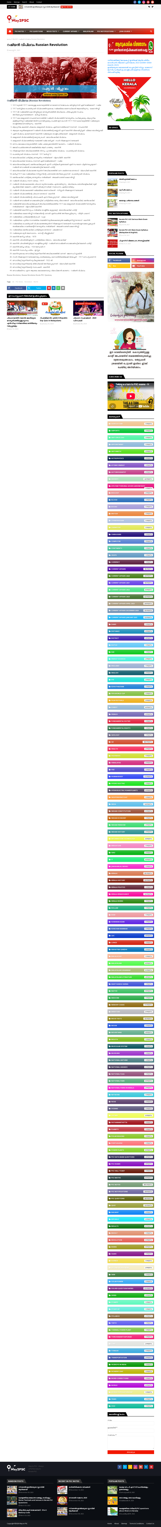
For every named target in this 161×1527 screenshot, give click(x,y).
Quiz (128, 1205)
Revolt (128, 1233)
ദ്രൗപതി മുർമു (114, 72)
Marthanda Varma (128, 984)
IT (128, 859)
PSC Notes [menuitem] (19, 31)
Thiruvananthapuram (128, 1337)
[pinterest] (148, 2)
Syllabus (128, 1316)
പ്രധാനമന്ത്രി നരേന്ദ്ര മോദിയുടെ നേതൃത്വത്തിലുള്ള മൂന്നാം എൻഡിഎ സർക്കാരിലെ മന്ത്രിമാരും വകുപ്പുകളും (22, 322)
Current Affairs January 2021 (128, 617)
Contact (39, 2)
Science (128, 1261)
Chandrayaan (128, 520)
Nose (128, 1102)
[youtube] (152, 2)
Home (9, 2)
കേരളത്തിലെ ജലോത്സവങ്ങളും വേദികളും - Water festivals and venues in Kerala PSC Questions (35, 1500)
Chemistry (128, 527)
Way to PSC (23, 1523)
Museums (128, 1053)
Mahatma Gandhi (128, 949)
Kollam (128, 908)
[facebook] (134, 2)
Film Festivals (128, 700)
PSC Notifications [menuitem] (105, 31)
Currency (128, 562)
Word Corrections (128, 1378)
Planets (128, 1129)
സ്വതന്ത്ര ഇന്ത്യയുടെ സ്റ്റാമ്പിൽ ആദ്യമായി (41, 7)
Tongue (128, 1351)
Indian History (128, 832)
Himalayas (128, 763)
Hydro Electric (128, 783)
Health (128, 749)
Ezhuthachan (128, 686)
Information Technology (128, 839)
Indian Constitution (128, 811)
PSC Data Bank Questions (128, 1157)
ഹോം (9, 39)
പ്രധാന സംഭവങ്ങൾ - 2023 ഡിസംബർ (84, 319)
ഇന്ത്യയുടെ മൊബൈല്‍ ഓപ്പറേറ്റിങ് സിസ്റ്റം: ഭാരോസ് (130, 67)
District (128, 638)
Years (128, 1399)
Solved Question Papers (128, 1288)
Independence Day (128, 797)
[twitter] (139, 2)
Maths (128, 991)
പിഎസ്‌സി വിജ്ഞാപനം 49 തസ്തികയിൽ (134, 240)
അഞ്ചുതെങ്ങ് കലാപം (128, 179)
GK (13, 282)
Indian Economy (128, 818)
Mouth (128, 1039)
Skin (128, 1274)
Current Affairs (128, 569)
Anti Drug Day (128, 437)
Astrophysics (128, 458)
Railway (128, 1212)
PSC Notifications (128, 1191)
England (128, 666)
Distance (128, 631)
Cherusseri (128, 534)
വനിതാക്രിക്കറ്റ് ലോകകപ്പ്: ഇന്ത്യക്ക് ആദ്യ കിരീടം (128, 60)
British (128, 514)
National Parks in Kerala (128, 1088)
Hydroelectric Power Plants (128, 790)
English (128, 673)
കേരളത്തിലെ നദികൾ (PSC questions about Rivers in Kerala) (134, 1509)
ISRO (128, 852)
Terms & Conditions (137, 1523)
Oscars (128, 1115)
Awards (128, 479)
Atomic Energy (128, 465)
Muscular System (128, 1046)
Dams (128, 624)
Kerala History (128, 880)
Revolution (28, 282)
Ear (128, 652)
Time (128, 1344)
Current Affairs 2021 (128, 583)
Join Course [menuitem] (124, 31)
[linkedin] (146, 1467)
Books (128, 507)
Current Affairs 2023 (128, 597)
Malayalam (128, 963)
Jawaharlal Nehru (128, 866)
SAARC (128, 1254)
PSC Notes (19, 282)
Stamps (128, 1302)
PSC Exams (128, 1164)
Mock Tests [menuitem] (52, 31)
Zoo (128, 1406)
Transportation (128, 1357)
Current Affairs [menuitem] (70, 31)
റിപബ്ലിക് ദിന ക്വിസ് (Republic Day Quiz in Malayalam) (54, 319)
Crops (128, 555)
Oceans (128, 1108)
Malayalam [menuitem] (88, 31)
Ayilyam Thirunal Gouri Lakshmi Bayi (128, 486)
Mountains (128, 1032)
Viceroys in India (128, 1364)
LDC (128, 935)
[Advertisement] (131, 149)
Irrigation (128, 846)
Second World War (128, 1268)
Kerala (128, 873)
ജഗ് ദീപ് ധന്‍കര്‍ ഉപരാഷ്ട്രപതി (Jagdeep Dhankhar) (129, 70)
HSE (128, 769)
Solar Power (128, 1281)
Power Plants (128, 1150)
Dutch (128, 645)
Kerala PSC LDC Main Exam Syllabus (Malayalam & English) (133, 231)
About (31, 2)
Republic (128, 1219)
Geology (128, 735)
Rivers (128, 1247)
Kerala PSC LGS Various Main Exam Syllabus (133, 220)
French (128, 714)
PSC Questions (128, 1198)
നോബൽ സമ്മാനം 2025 (78, 1498)
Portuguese (128, 1143)
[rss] (119, 266)
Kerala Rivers (128, 901)
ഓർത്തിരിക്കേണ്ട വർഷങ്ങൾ (79, 1487)
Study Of (128, 1309)
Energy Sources (128, 659)
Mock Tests (128, 1018)
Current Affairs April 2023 (128, 603)
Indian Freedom (128, 825)
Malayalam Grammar (128, 970)
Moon (128, 1025)
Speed (128, 1295)
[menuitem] (10, 31)
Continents (128, 548)
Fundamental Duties (128, 721)
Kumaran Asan (128, 922)
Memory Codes (128, 1005)
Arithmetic (128, 451)
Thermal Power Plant (128, 1330)
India (128, 804)
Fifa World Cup (128, 693)
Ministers (128, 1012)
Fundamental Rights (128, 728)
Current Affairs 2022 (128, 590)
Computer (128, 541)
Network (128, 1095)
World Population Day (128, 1392)
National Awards (128, 1067)
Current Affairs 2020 (128, 576)
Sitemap (17, 2)
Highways (128, 756)
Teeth (128, 1323)
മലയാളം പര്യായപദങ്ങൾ (129, 200)
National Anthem (128, 1060)
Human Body (128, 776)
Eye (128, 680)
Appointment (128, 444)
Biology (128, 493)
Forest (128, 707)
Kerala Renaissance (128, 894)
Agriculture (128, 424)
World (15, 39)
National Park (128, 1081)
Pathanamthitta (128, 1122)
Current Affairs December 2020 (128, 610)
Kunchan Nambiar (128, 929)
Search (24, 2)
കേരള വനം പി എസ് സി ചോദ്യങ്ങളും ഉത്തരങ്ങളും (133, 1488)
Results (128, 1226)
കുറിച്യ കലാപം (125, 190)
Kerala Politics (128, 887)
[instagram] (143, 2)
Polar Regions (128, 1136)
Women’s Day (128, 1371)
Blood (128, 500)
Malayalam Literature (128, 977)
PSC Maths (128, 1178)
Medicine (128, 998)
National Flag (128, 1074)
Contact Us (150, 1523)
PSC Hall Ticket (128, 1171)
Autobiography (128, 472)
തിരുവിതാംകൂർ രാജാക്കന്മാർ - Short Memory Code (32, 1511)
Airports (128, 431)
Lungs (128, 942)
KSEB (128, 915)
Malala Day (128, 956)
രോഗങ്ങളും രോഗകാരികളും (130, 1498)
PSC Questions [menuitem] (36, 31)
